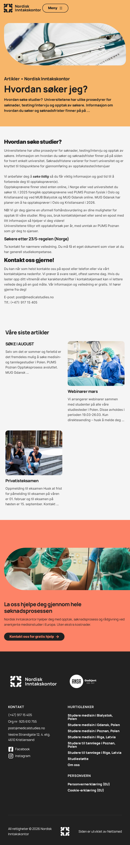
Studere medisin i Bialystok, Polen (90, 717)
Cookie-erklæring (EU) (86, 790)
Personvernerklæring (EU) (89, 784)
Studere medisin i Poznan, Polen (94, 731)
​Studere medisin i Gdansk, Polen (94, 725)
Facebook (22, 749)
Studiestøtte (78, 759)
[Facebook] (11, 749)
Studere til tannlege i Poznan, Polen (91, 745)
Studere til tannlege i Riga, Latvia (94, 752)
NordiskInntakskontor (28, 8)
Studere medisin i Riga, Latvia (92, 737)
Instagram (22, 756)
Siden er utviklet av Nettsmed (100, 831)
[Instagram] (11, 756)
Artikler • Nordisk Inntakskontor (37, 79)
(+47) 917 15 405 (20, 715)
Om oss (74, 765)
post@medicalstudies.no (26, 728)
